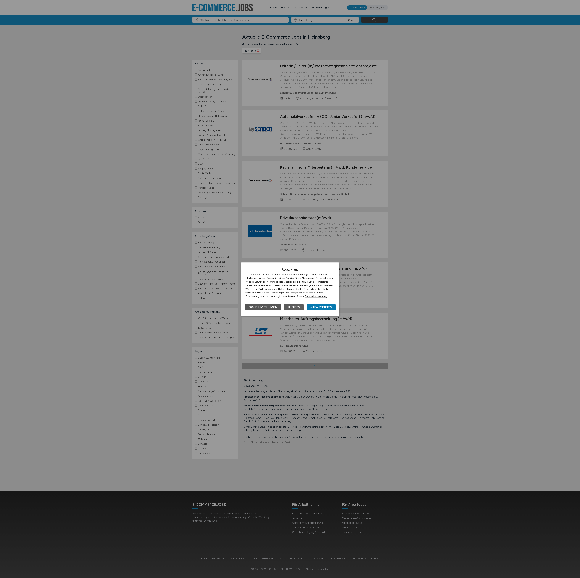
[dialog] (290, 289)
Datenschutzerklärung (316, 296)
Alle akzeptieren (321, 307)
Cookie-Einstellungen (262, 307)
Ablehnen (294, 307)
